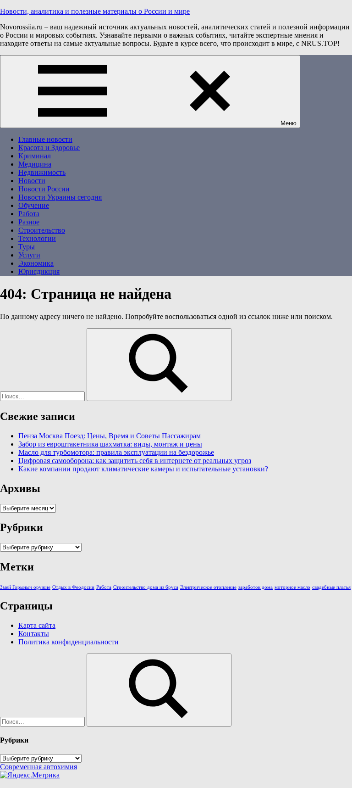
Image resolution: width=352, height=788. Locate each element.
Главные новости (45, 139)
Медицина (34, 164)
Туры (26, 247)
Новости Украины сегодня (60, 197)
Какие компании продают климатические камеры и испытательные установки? (143, 469)
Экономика (36, 263)
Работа (28, 214)
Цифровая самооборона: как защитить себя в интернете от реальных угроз (134, 460)
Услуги (29, 255)
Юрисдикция (39, 271)
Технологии (37, 238)
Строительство (41, 230)
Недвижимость (42, 172)
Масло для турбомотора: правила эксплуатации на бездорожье (116, 452)
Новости (31, 180)
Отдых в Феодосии (73, 587)
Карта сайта (36, 625)
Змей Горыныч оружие (25, 587)
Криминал (34, 156)
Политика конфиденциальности (68, 642)
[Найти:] (43, 396)
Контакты (33, 633)
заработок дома (255, 587)
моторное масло (292, 587)
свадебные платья (331, 587)
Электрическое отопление (208, 587)
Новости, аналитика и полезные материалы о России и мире (95, 11)
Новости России (44, 189)
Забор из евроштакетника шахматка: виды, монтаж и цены (110, 444)
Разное (28, 222)
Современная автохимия (38, 767)
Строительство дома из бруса (145, 587)
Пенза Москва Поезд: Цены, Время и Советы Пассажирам (109, 436)
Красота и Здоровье (49, 147)
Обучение (33, 205)
